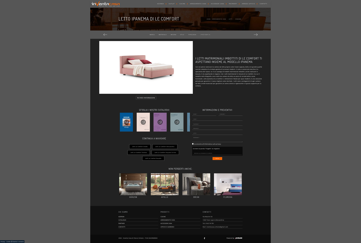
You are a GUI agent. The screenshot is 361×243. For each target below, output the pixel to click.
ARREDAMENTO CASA (168, 220)
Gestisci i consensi (18, 241)
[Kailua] (105, 35)
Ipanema (238, 19)
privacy (218, 144)
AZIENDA (121, 216)
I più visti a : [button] (205, 34)
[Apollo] (165, 184)
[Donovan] (256, 35)
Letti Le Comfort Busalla (153, 158)
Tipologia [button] (192, 34)
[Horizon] (133, 184)
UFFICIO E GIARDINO (167, 227)
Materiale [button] (163, 34)
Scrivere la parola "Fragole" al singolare (206, 149)
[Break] (196, 184)
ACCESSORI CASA (166, 223)
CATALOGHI (122, 220)
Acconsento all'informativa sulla (207, 144)
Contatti (263, 3)
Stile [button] (182, 34)
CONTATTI (121, 227)
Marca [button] (152, 34)
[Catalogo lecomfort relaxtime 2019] (143, 122)
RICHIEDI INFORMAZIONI (146, 98)
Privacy (3, 241)
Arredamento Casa (198, 3)
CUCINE (163, 216)
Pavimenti (233, 3)
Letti (231, 19)
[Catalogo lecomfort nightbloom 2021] (126, 122)
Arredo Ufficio (248, 3)
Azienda (160, 3)
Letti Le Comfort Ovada (140, 146)
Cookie (8, 241)
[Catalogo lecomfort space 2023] (160, 122)
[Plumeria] (228, 184)
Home (209, 19)
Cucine (182, 3)
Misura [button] (173, 34)
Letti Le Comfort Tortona (138, 152)
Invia (217, 158)
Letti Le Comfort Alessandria (164, 146)
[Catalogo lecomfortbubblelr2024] (177, 122)
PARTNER (121, 223)
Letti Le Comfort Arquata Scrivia (165, 152)
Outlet (172, 3)
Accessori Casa (217, 3)
